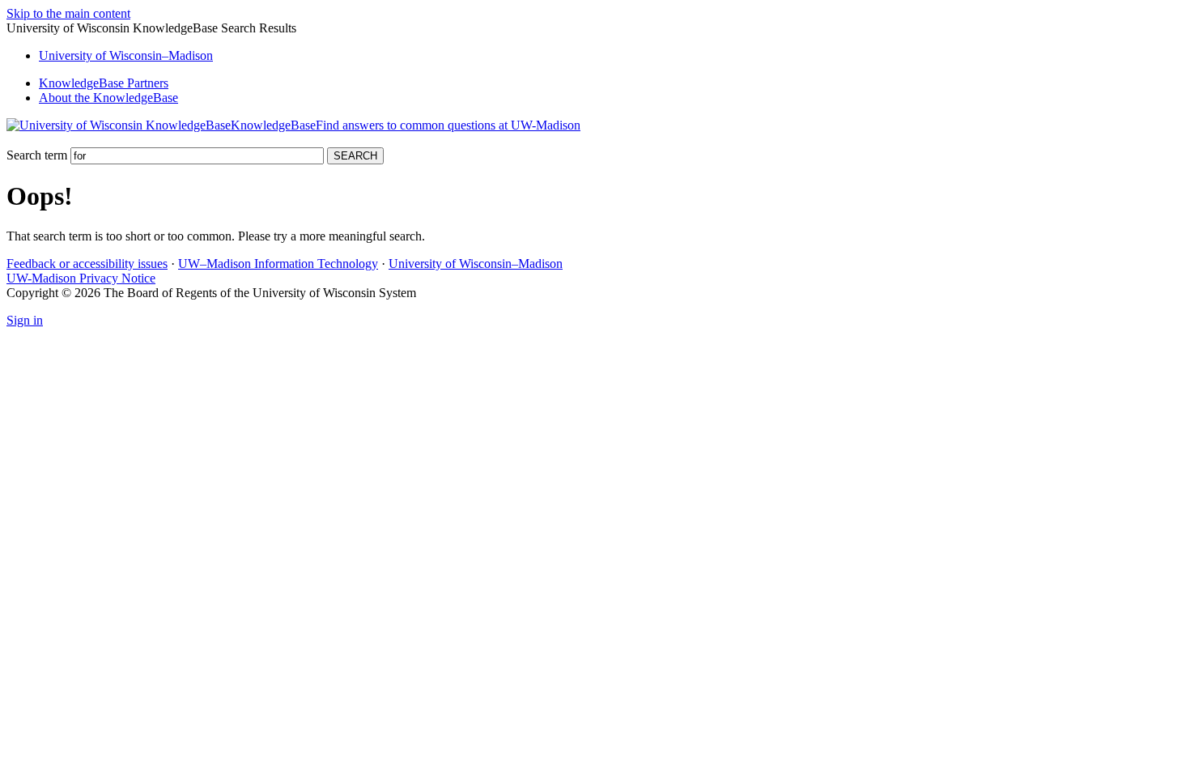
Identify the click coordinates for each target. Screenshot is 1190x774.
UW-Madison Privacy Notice (80, 278)
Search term (36, 155)
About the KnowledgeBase (108, 97)
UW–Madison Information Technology (278, 263)
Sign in (24, 320)
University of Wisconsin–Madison (476, 263)
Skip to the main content (68, 13)
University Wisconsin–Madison (126, 55)
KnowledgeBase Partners (103, 83)
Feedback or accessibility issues (87, 263)
